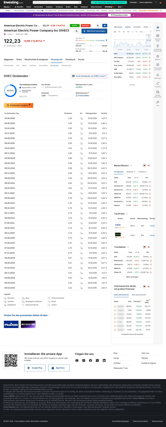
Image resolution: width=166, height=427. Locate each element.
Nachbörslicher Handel (66, 10)
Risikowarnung (157, 421)
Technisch (70, 59)
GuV (17, 65)
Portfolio (117, 363)
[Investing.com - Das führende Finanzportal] (13, 2)
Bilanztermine (66, 65)
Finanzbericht (8, 65)
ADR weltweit (80, 10)
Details (152, 226)
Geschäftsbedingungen (120, 421)
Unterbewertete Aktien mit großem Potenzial (125, 287)
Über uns (145, 353)
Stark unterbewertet (121, 295)
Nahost (118, 10)
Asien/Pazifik (126, 10)
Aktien (8, 10)
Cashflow (32, 65)
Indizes (128, 27)
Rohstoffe (137, 27)
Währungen (118, 27)
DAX (115, 54)
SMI (115, 69)
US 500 (116, 61)
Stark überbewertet (139, 295)
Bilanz (24, 65)
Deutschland (30, 10)
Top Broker (119, 213)
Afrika (135, 10)
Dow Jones (118, 65)
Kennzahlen (43, 65)
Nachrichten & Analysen (36, 59)
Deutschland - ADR (93, 10)
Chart (19, 59)
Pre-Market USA (50, 10)
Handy (116, 358)
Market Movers (121, 165)
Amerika (104, 10)
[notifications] (156, 2)
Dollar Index (118, 73)
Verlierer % (142, 172)
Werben (145, 358)
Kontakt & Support (149, 363)
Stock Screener (96, 7)
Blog (115, 353)
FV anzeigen (100, 40)
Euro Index (118, 77)
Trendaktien (120, 247)
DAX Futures (118, 57)
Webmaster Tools (121, 368)
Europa (111, 10)
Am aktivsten (118, 172)
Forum (81, 59)
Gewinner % (131, 172)
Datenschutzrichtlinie (140, 421)
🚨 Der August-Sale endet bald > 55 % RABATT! (108, 2)
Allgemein (8, 59)
